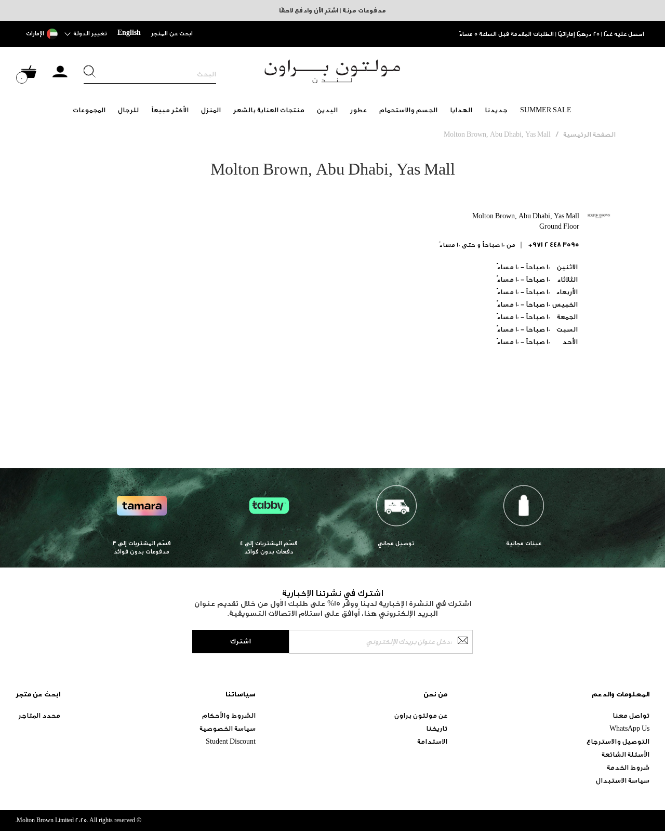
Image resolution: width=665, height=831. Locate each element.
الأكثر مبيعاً (170, 110)
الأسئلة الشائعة (625, 754)
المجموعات (89, 110)
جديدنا (496, 110)
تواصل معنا (631, 715)
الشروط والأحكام (229, 715)
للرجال (128, 110)
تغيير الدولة (90, 33)
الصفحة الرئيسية (589, 134)
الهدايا (461, 110)
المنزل (211, 110)
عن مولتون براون (420, 715)
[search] (150, 74)
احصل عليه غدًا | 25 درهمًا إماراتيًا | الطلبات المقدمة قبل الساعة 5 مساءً (551, 34)
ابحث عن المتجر (172, 33)
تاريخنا (436, 728)
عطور (358, 110)
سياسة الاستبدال (622, 780)
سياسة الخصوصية (228, 728)
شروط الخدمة (628, 767)
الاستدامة (432, 741)
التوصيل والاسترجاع (618, 741)
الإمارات (35, 33)
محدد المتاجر (39, 715)
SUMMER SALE (545, 110)
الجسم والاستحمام (408, 110)
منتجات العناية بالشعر (268, 110)
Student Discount (231, 741)
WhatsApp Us (629, 728)
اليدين (327, 110)
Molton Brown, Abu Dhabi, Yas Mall (497, 134)
